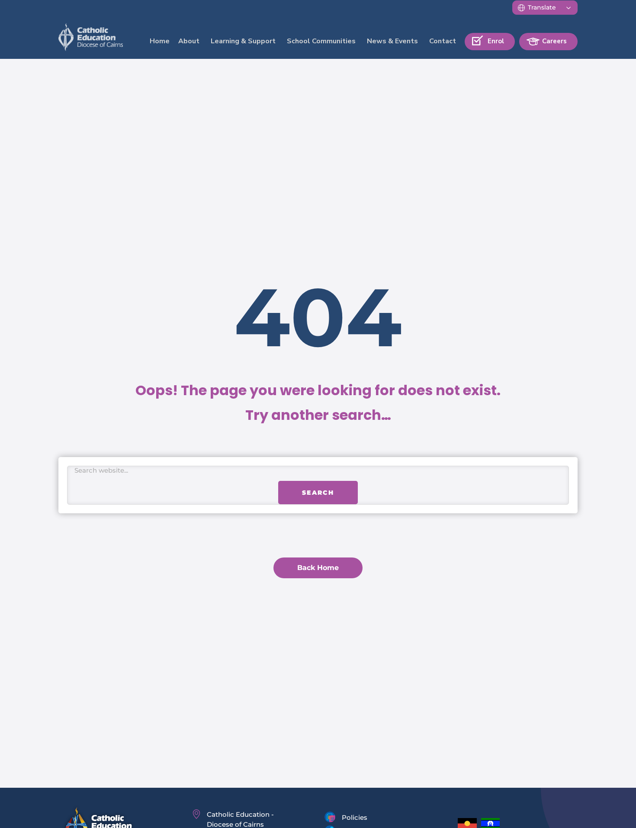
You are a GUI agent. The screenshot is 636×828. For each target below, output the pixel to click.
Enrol (496, 41)
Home (160, 41)
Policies (354, 817)
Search (318, 499)
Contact (442, 41)
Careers (554, 41)
